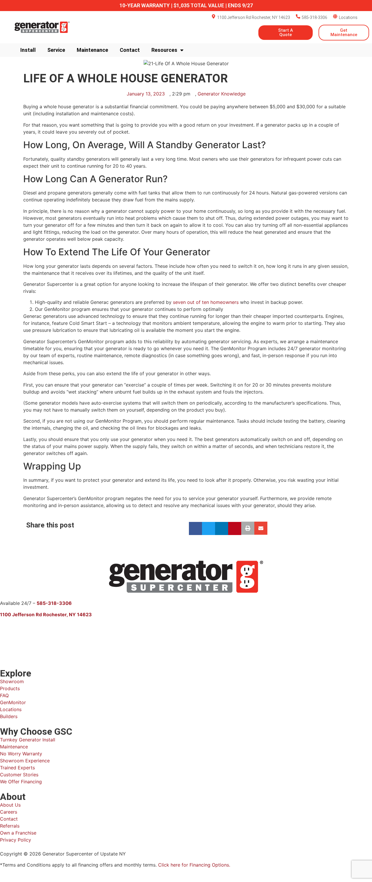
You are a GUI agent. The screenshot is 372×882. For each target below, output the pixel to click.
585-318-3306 (314, 17)
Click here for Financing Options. (194, 865)
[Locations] (335, 16)
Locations (348, 17)
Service (56, 50)
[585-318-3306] (298, 16)
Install (28, 50)
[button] (195, 528)
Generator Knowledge (222, 94)
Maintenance (92, 50)
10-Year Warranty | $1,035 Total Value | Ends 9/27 (186, 5)
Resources (164, 50)
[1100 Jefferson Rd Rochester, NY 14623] (213, 16)
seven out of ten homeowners (206, 302)
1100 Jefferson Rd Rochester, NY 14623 (253, 17)
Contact (130, 50)
